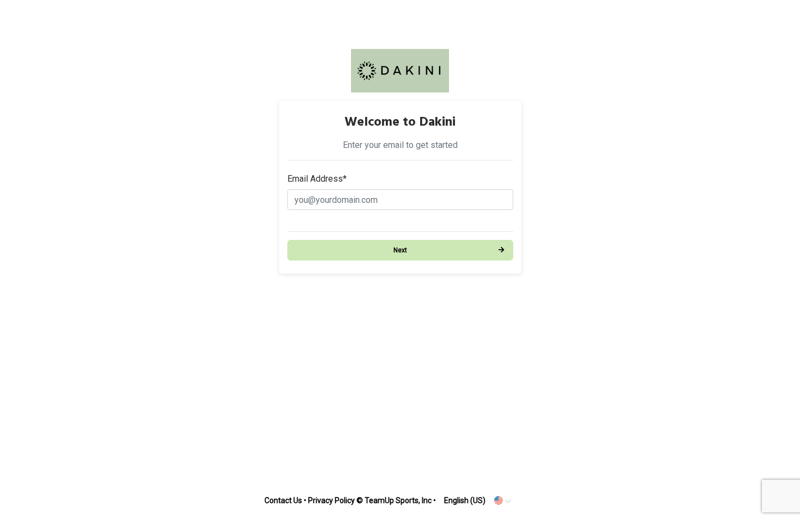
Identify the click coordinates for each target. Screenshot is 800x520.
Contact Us (283, 500)
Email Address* (317, 179)
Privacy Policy (331, 500)
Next (400, 250)
